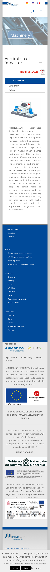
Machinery (9, 273)
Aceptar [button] (15, 568)
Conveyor (11, 291)
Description (18, 80)
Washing (11, 288)
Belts (10, 319)
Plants (7, 249)
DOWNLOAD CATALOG (29, 72)
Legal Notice (11, 357)
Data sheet (14, 85)
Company (8, 229)
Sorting (11, 280)
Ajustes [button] (26, 568)
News (17, 229)
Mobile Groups (13, 302)
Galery (12, 90)
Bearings (11, 330)
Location (11, 233)
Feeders (11, 284)
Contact (11, 236)
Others (10, 295)
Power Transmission (16, 326)
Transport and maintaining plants (21, 264)
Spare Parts (9, 312)
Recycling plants (14, 260)
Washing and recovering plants (20, 257)
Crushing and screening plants (20, 253)
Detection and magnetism (18, 299)
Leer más (35, 568)
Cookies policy (25, 357)
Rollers (10, 323)
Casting (11, 315)
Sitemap (38, 357)
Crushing (11, 277)
